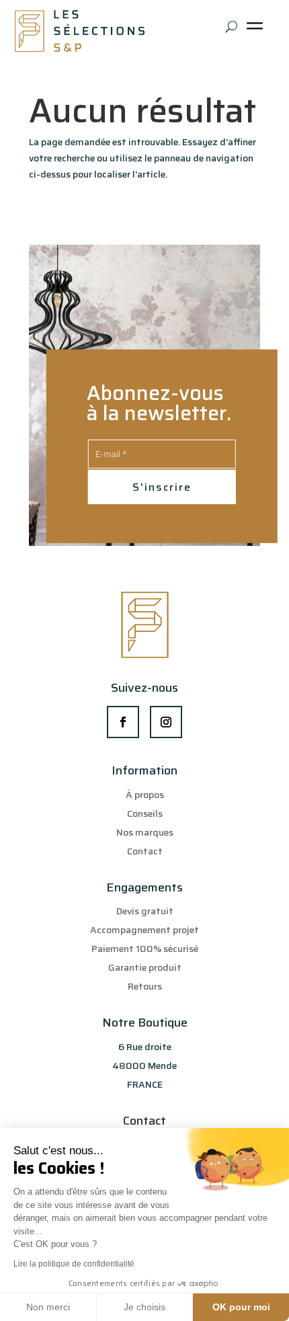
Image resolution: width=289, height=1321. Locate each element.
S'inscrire (162, 487)
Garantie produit (144, 967)
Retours (145, 986)
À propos (145, 794)
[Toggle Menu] (257, 30)
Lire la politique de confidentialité (73, 1264)
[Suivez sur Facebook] (123, 722)
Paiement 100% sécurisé (144, 948)
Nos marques (144, 832)
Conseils (145, 813)
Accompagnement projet (144, 929)
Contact (145, 851)
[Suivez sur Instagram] (166, 722)
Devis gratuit (144, 911)
